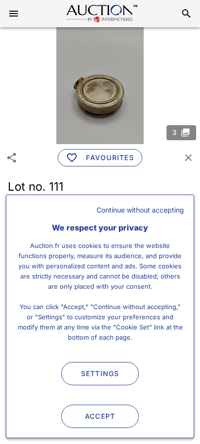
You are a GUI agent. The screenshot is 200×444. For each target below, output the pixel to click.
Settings (100, 373)
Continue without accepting (140, 210)
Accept (100, 416)
